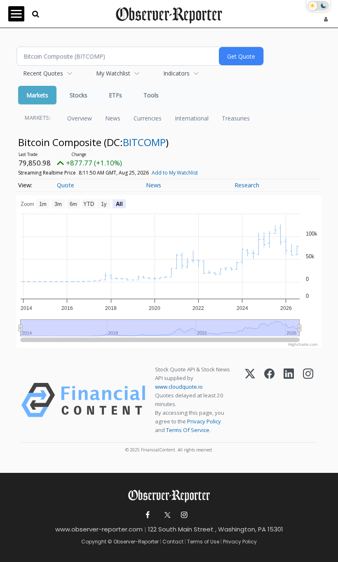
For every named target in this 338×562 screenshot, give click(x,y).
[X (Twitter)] (250, 400)
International (192, 118)
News (112, 118)
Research (247, 185)
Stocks (78, 95)
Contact (172, 541)
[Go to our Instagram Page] (184, 515)
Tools (151, 95)
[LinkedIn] (288, 400)
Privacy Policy (204, 421)
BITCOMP (144, 142)
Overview (79, 118)
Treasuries (236, 118)
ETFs (115, 95)
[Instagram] (308, 400)
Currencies (148, 118)
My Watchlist (113, 73)
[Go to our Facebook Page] (148, 515)
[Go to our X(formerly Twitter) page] (166, 515)
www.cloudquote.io (179, 386)
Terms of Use (203, 541)
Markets (37, 95)
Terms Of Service (187, 430)
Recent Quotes (43, 73)
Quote (65, 185)
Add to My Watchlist (175, 172)
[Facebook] (269, 400)
